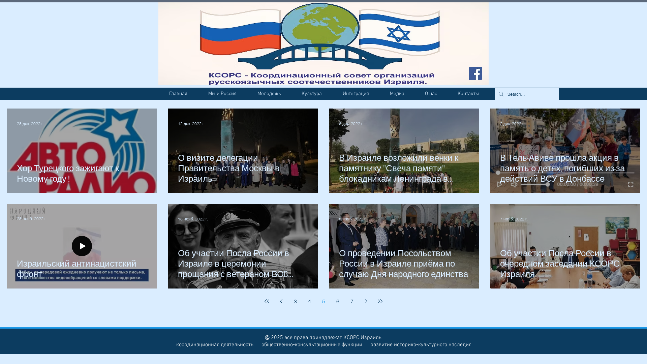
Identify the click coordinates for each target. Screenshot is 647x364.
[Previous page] (281, 301)
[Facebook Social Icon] (475, 73)
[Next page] (366, 301)
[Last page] (380, 301)
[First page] (267, 301)
